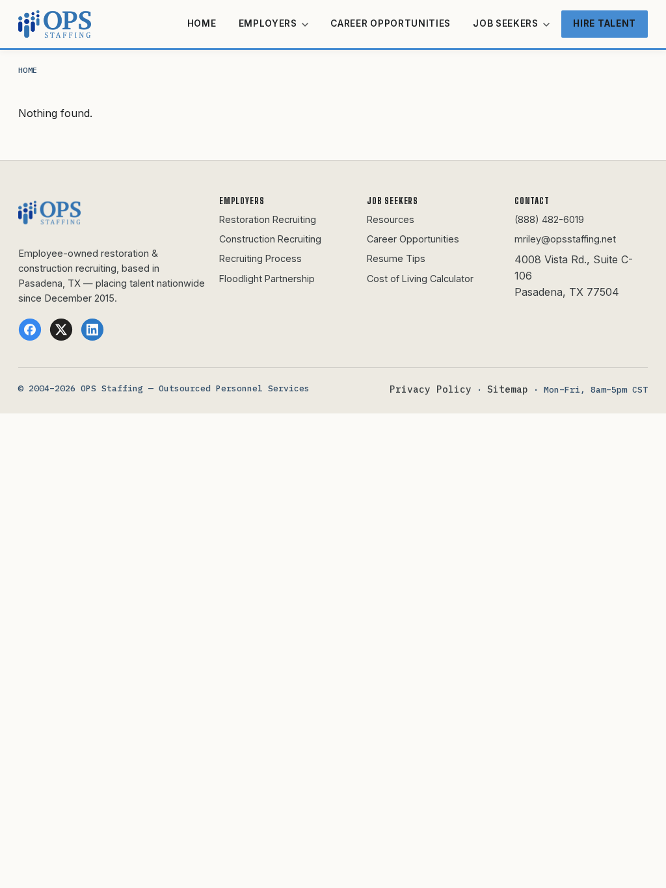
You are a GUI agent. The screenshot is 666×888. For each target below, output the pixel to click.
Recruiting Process (260, 258)
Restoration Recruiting (267, 219)
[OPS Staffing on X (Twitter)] (61, 329)
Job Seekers (506, 23)
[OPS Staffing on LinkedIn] (92, 329)
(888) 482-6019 (549, 219)
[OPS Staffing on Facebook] (30, 329)
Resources (390, 219)
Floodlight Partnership (267, 278)
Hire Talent (604, 23)
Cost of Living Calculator (420, 278)
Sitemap (507, 389)
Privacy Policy (431, 389)
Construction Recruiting (270, 238)
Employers (269, 23)
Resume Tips (396, 258)
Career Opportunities (390, 23)
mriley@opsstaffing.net (565, 238)
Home (202, 23)
